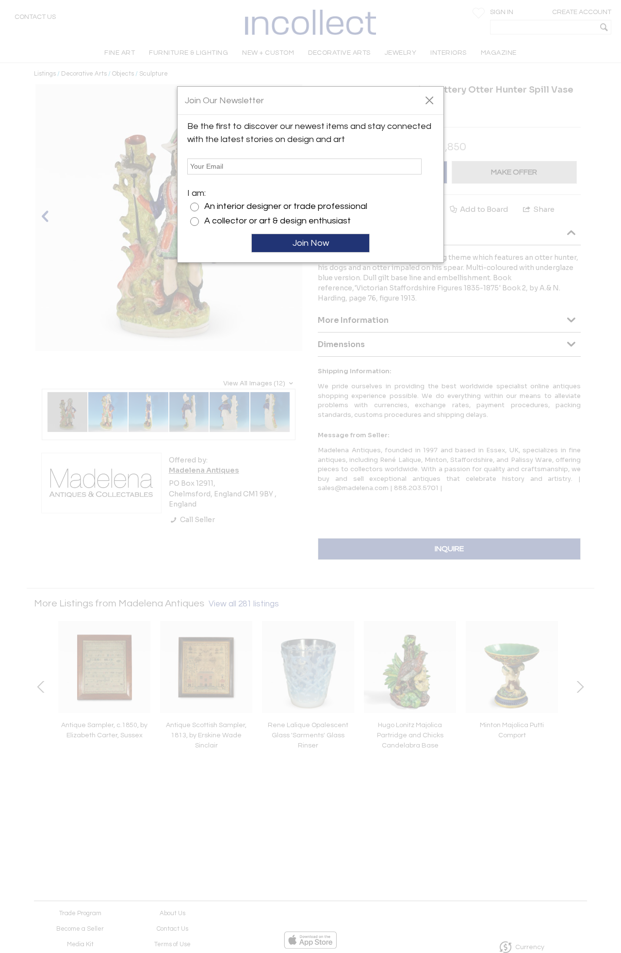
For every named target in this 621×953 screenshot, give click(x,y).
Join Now (311, 243)
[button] (429, 99)
